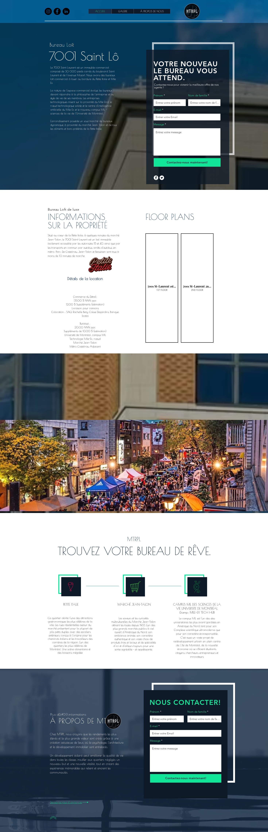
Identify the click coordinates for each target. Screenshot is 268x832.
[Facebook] (57, 11)
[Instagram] (48, 11)
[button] (161, 288)
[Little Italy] (130, 502)
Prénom (158, 95)
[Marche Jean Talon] (134, 502)
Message (159, 124)
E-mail (157, 109)
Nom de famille (197, 95)
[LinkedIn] (66, 11)
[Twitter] (162, 177)
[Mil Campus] (137, 502)
